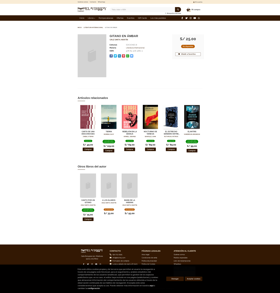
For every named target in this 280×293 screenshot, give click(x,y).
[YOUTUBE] (195, 18)
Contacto (93, 2)
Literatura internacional (93, 27)
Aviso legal (145, 254)
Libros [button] (91, 18)
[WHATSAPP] (199, 18)
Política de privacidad (149, 261)
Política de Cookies (148, 264)
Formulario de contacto (121, 261)
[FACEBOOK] (182, 18)
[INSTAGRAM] (190, 18)
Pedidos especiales (180, 258)
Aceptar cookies (193, 279)
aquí (151, 285)
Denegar (175, 279)
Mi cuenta (198, 2)
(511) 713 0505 (117, 254)
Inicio (80, 27)
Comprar (88, 149)
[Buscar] (178, 9)
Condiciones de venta (149, 258)
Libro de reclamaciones (182, 261)
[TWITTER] (186, 18)
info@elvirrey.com (119, 258)
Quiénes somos (83, 2)
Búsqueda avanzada (174, 13)
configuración (94, 288)
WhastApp (101, 2)
